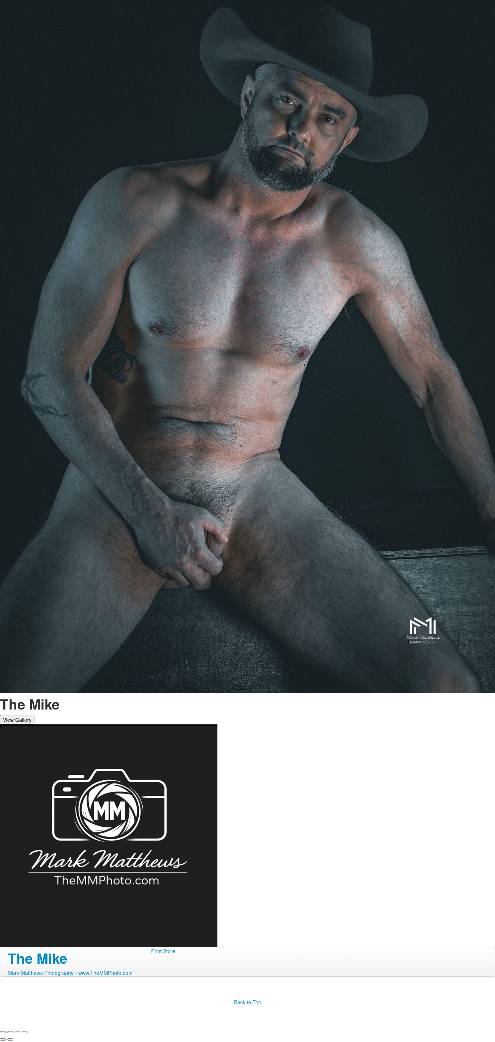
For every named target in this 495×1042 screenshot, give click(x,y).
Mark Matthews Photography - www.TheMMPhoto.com (70, 972)
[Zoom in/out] (25, 1032)
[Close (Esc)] (3, 1032)
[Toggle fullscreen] (17, 1032)
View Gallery (17, 719)
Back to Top (247, 1002)
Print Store (163, 951)
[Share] (10, 1032)
